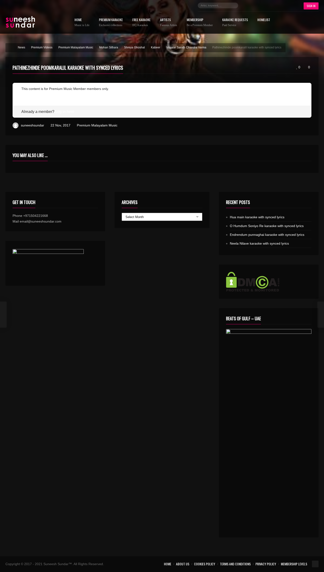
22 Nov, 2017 (60, 125)
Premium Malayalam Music (97, 125)
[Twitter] (253, 5)
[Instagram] (261, 5)
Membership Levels (294, 563)
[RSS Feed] (289, 5)
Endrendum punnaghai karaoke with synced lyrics (267, 235)
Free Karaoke (141, 22)
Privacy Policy (265, 563)
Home (81, 22)
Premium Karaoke (111, 22)
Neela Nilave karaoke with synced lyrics (259, 243)
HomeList (263, 20)
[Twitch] (275, 5)
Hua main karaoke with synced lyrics (257, 217)
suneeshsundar (32, 125)
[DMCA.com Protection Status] (268, 282)
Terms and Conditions (235, 563)
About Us (182, 563)
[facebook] (246, 5)
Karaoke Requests (235, 22)
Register (27, 94)
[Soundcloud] (268, 5)
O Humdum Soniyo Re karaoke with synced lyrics (267, 226)
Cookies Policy (204, 563)
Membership (200, 22)
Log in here (64, 112)
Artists (168, 22)
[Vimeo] (282, 5)
